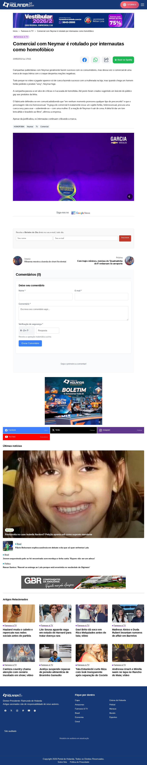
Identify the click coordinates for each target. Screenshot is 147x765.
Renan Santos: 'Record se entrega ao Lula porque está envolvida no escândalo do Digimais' (46, 567)
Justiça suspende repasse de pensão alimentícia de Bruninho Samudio (54, 672)
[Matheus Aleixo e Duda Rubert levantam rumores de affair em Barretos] (128, 613)
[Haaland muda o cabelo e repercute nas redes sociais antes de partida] (19, 613)
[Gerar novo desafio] (31, 331)
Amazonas (79, 704)
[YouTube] (28, 710)
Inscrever (125, 237)
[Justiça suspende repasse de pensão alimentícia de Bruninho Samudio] (55, 653)
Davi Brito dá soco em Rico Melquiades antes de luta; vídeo (91, 632)
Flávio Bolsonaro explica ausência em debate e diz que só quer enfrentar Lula (52, 547)
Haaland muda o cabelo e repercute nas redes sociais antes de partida (18, 632)
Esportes (113, 717)
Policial (112, 704)
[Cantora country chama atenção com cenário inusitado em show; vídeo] (19, 653)
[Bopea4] (18, 5)
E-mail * (78, 290)
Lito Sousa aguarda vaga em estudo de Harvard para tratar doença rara (55, 632)
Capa (77, 700)
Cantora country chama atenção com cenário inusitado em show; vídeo (18, 672)
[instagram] (17, 710)
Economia (79, 717)
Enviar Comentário (30, 343)
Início (15, 31)
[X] (11, 710)
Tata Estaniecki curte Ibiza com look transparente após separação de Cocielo (92, 672)
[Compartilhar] (106, 59)
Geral (77, 721)
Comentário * (25, 304)
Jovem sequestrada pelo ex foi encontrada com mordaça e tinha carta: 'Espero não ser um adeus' (49, 558)
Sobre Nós (62, 762)
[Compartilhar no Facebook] (84, 59)
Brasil (77, 713)
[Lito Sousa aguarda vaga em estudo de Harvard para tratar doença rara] (55, 613)
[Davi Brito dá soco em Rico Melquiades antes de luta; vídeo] (92, 613)
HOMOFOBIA (19, 127)
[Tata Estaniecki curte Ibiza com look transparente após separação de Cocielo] (92, 653)
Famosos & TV (27, 31)
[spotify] (34, 710)
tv (37, 127)
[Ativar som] (130, 196)
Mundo (112, 713)
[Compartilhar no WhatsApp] (95, 59)
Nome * (22, 290)
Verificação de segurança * (31, 324)
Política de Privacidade (79, 762)
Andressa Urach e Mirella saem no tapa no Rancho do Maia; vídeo (127, 672)
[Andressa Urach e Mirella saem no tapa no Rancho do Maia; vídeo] (128, 653)
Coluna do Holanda (117, 700)
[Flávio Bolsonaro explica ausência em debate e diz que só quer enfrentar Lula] (8, 546)
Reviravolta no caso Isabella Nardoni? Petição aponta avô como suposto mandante (48, 534)
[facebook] (5, 710)
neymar (30, 127)
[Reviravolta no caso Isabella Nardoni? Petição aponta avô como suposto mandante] (73, 494)
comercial (44, 127)
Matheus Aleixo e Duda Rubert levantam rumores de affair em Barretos (127, 632)
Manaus (112, 709)
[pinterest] (23, 710)
